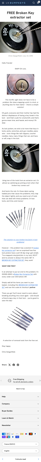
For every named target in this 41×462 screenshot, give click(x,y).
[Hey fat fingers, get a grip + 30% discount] (38, 459)
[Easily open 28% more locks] (3, 459)
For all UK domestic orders (23, 382)
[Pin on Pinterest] (18, 365)
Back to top (20, 389)
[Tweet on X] (9, 365)
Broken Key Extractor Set (23, 274)
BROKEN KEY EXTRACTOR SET (13, 260)
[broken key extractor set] (21, 207)
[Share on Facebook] (14, 365)
